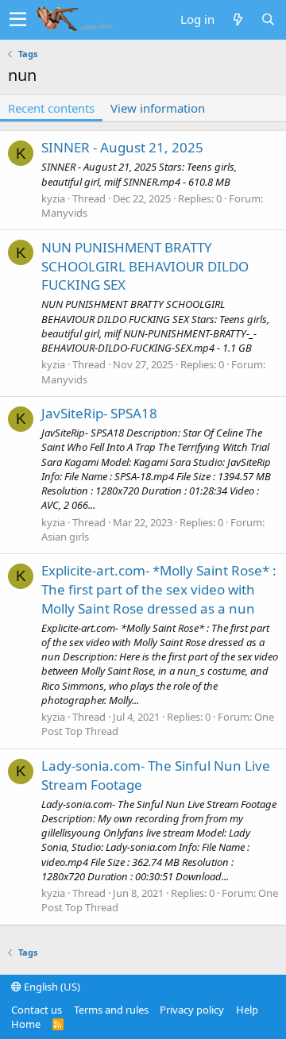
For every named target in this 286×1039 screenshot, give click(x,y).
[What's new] (237, 19)
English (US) (50, 986)
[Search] (268, 19)
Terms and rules (111, 1009)
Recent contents (51, 108)
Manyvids (64, 213)
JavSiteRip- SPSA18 (99, 413)
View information (157, 108)
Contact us (36, 1009)
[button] (18, 20)
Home (26, 1024)
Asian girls (65, 536)
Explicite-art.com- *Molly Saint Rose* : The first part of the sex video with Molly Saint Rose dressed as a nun (158, 589)
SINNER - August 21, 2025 (122, 147)
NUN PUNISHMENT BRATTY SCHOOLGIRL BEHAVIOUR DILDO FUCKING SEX (145, 266)
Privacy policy (192, 1009)
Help (247, 1009)
